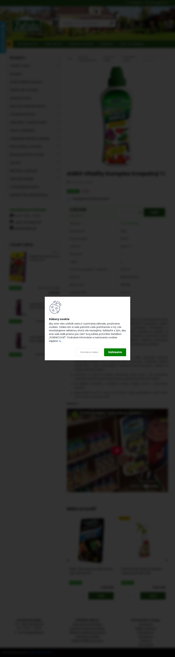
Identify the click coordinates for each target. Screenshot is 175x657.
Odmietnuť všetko (89, 352)
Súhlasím (115, 352)
